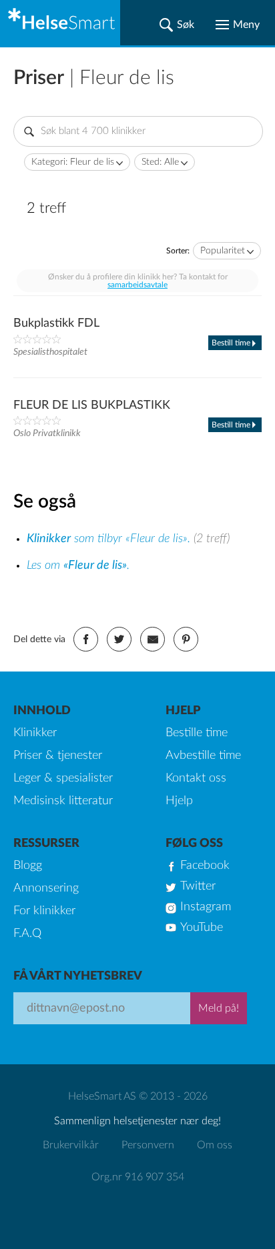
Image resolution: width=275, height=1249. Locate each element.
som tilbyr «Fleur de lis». (110, 539)
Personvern (147, 1145)
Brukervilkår (71, 1145)
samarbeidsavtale (137, 285)
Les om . (78, 565)
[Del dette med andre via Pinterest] (186, 639)
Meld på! (218, 1008)
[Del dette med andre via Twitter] (119, 639)
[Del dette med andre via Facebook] (85, 639)
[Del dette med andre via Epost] (152, 639)
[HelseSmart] (60, 22)
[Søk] (177, 24)
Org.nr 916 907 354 (137, 1177)
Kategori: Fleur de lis (72, 162)
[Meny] (237, 24)
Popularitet (222, 250)
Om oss (214, 1145)
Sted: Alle (160, 162)
